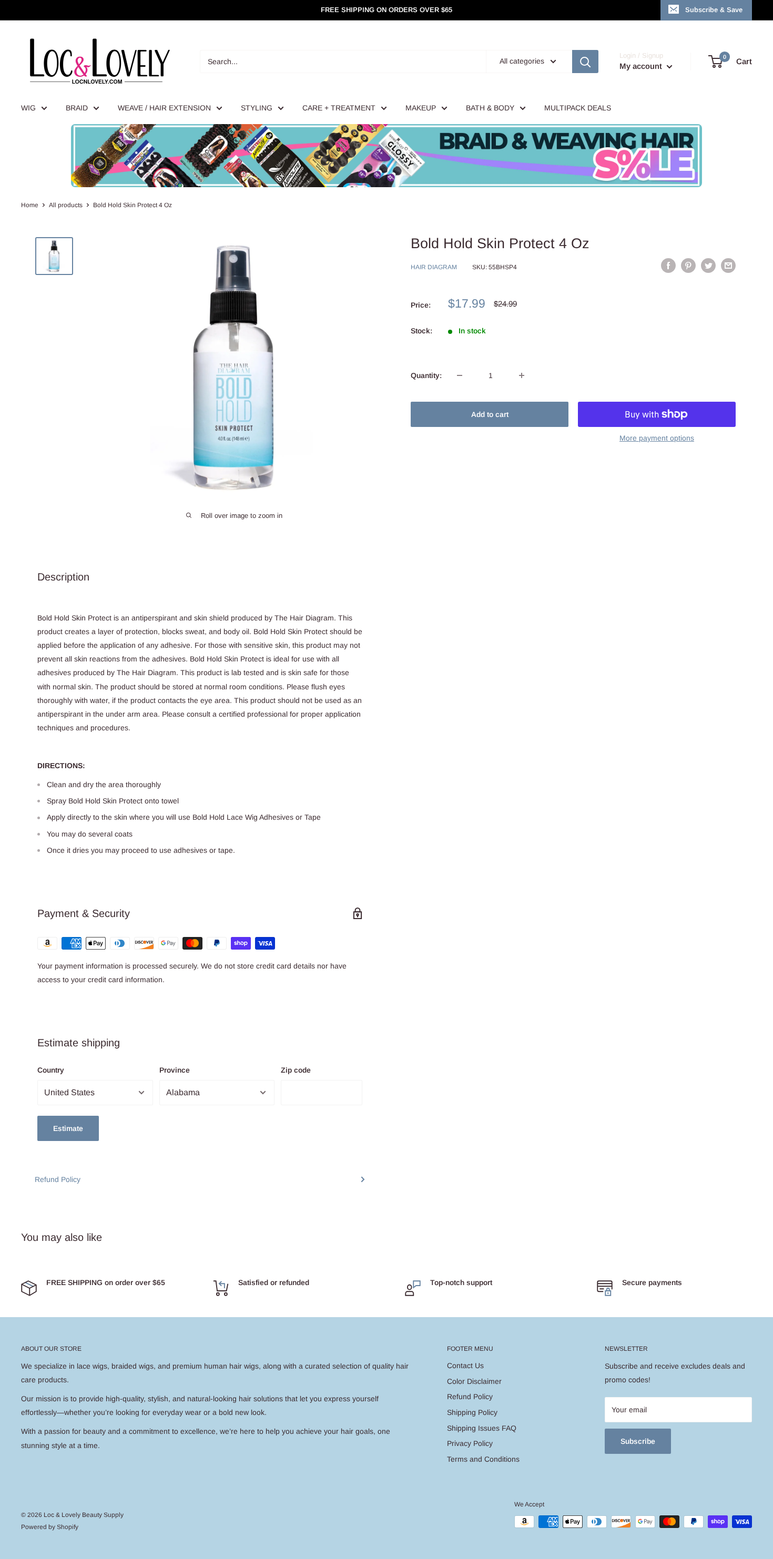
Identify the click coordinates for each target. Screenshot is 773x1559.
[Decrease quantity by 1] (460, 375)
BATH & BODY (490, 108)
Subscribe (638, 1441)
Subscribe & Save (714, 10)
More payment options (656, 438)
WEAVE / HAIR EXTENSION (164, 108)
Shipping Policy (472, 1412)
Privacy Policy (470, 1443)
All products (66, 205)
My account (641, 66)
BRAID (77, 108)
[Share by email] (728, 265)
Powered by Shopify (49, 1527)
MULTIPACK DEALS (577, 108)
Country (50, 1070)
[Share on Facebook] (668, 265)
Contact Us (465, 1365)
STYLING (256, 108)
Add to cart (489, 414)
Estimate (68, 1128)
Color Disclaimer (474, 1381)
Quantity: (426, 375)
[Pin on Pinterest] (688, 265)
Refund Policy (57, 1179)
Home (29, 205)
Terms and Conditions (483, 1459)
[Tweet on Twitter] (708, 265)
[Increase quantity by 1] (522, 375)
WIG (28, 108)
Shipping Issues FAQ (481, 1428)
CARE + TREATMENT (338, 108)
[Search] (585, 61)
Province (174, 1070)
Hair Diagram (434, 267)
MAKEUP (420, 108)
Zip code (296, 1070)
